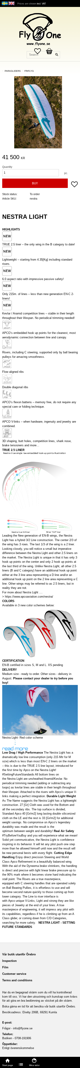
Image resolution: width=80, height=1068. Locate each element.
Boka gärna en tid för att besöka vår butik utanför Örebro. (39, 1006)
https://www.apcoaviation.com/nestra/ (29, 596)
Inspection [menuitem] (9, 961)
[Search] (56, 54)
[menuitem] (21, 1064)
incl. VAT (41, 3)
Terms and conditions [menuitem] (17, 980)
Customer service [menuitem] (14, 973)
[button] (74, 185)
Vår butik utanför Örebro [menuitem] (19, 954)
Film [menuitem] (5, 967)
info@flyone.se (22, 1028)
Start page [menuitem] (7, 1065)
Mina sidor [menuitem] (34, 1065)
